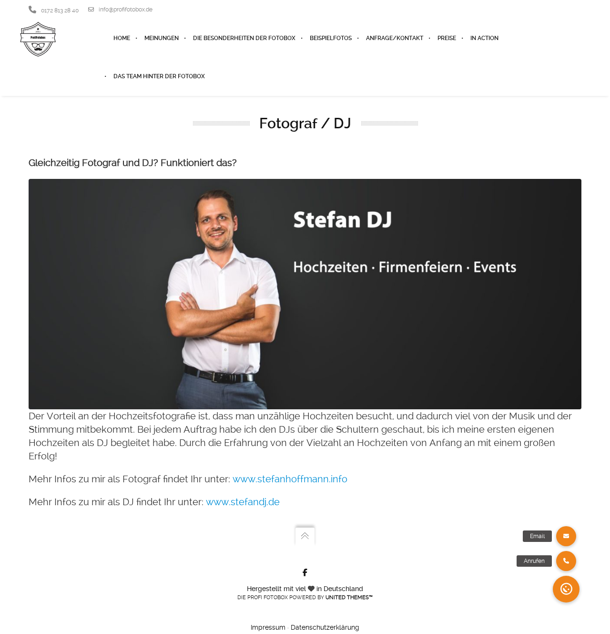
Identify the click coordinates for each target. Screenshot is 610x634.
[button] (566, 589)
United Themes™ (349, 597)
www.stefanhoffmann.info (290, 479)
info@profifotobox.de (125, 9)
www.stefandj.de (243, 502)
